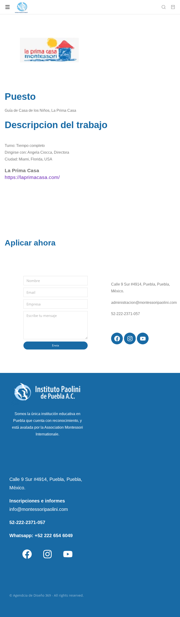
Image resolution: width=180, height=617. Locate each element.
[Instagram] (47, 554)
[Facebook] (27, 554)
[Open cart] (173, 7)
